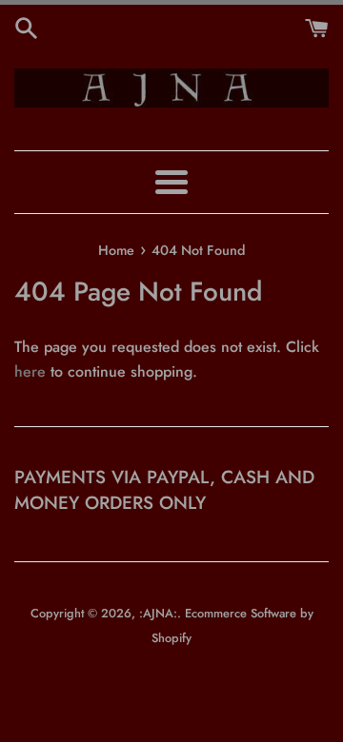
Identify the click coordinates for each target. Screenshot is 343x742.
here (30, 371)
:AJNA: (158, 613)
